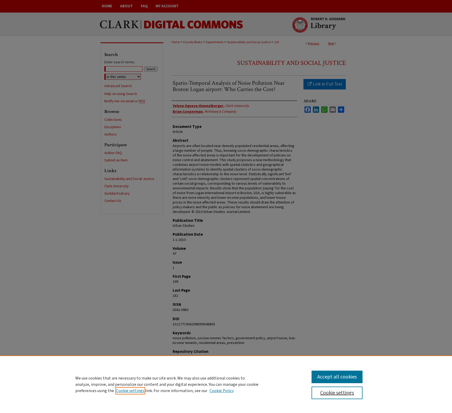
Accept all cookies (337, 377)
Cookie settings (130, 391)
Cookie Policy (222, 391)
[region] (226, 384)
